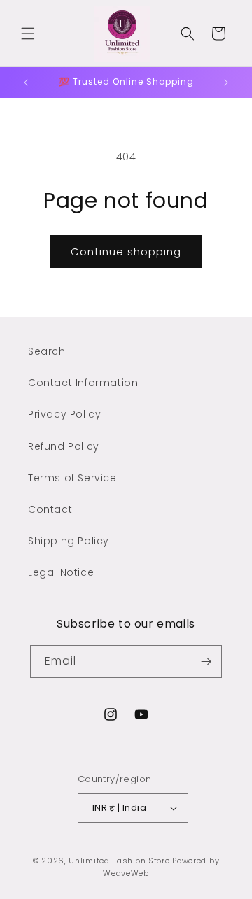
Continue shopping (126, 251)
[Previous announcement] (25, 82)
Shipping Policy (68, 541)
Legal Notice (61, 572)
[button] (28, 33)
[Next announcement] (226, 82)
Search (47, 351)
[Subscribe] (205, 661)
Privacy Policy (64, 414)
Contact (50, 509)
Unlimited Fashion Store (119, 860)
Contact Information (83, 383)
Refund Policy (63, 446)
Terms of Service (72, 478)
